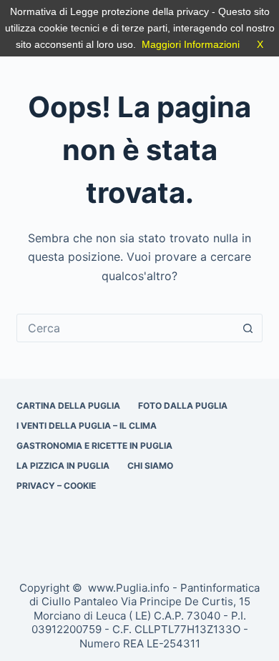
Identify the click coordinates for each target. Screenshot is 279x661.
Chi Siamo (150, 465)
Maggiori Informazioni (191, 44)
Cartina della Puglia (68, 405)
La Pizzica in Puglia (62, 465)
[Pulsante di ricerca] (248, 328)
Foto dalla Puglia (182, 405)
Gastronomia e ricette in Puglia (94, 445)
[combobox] (125, 328)
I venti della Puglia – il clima (86, 425)
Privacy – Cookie (56, 485)
